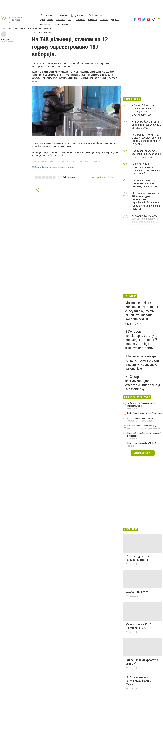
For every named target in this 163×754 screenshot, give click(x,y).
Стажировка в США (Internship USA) (138, 626)
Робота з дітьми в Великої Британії (137, 558)
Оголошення (60, 20)
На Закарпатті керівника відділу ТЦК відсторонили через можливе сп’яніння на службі (146, 139)
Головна (48, 15)
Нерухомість (80, 20)
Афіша (42, 20)
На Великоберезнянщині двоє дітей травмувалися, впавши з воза (146, 124)
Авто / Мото (92, 20)
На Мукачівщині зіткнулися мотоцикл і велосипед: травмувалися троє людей (146, 168)
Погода (70, 20)
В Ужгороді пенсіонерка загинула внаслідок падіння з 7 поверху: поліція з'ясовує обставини (141, 339)
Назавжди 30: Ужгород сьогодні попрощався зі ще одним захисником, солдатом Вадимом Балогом (145, 222)
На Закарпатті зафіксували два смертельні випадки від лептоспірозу (142, 383)
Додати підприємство (143, 453)
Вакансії (50, 20)
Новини (63, 15)
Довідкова (115, 20)
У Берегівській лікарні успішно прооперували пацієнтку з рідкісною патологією (142, 362)
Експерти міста (45, 24)
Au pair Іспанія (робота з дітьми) (142, 662)
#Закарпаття (63, 167)
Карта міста (104, 20)
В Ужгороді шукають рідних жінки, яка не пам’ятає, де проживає (144, 183)
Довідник (79, 15)
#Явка (72, 167)
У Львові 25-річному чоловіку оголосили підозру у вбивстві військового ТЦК (143, 110)
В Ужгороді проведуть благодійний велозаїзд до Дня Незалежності (146, 154)
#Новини (53, 167)
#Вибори (35, 167)
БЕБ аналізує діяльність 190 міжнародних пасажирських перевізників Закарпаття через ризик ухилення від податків (146, 201)
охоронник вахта (137, 592)
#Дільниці (44, 167)
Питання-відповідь (61, 24)
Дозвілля (97, 15)
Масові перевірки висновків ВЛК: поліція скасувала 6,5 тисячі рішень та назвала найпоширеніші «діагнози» (142, 313)
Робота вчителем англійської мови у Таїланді (138, 681)
